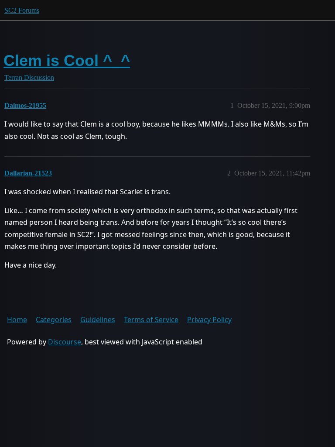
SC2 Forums (21, 10)
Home (17, 319)
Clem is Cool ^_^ (66, 60)
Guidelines (97, 319)
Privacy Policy (209, 319)
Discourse (64, 342)
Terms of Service (151, 319)
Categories (54, 319)
